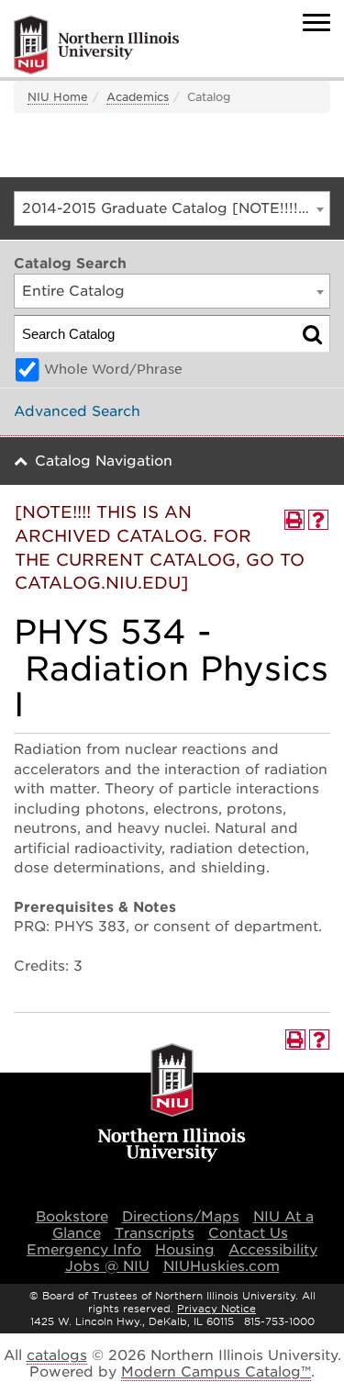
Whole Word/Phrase (113, 369)
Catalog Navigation (103, 461)
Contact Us (248, 1233)
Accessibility (272, 1250)
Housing (185, 1250)
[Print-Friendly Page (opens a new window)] (294, 520)
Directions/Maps (180, 1217)
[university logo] (172, 1104)
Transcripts (154, 1233)
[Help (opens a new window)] (318, 520)
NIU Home (58, 97)
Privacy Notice (216, 1308)
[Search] (312, 334)
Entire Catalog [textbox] (73, 291)
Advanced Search (77, 411)
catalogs (57, 1355)
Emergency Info (84, 1250)
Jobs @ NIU (107, 1266)
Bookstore (72, 1217)
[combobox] (172, 208)
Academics (137, 97)
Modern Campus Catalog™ (216, 1372)
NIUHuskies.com (221, 1266)
